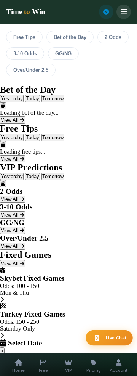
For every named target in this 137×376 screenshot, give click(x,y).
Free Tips (24, 37)
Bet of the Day (70, 37)
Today (32, 98)
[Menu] (123, 12)
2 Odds (113, 37)
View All (10, 120)
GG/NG (63, 53)
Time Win (25, 12)
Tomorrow (53, 98)
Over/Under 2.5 (30, 70)
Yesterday (12, 98)
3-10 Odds (25, 53)
